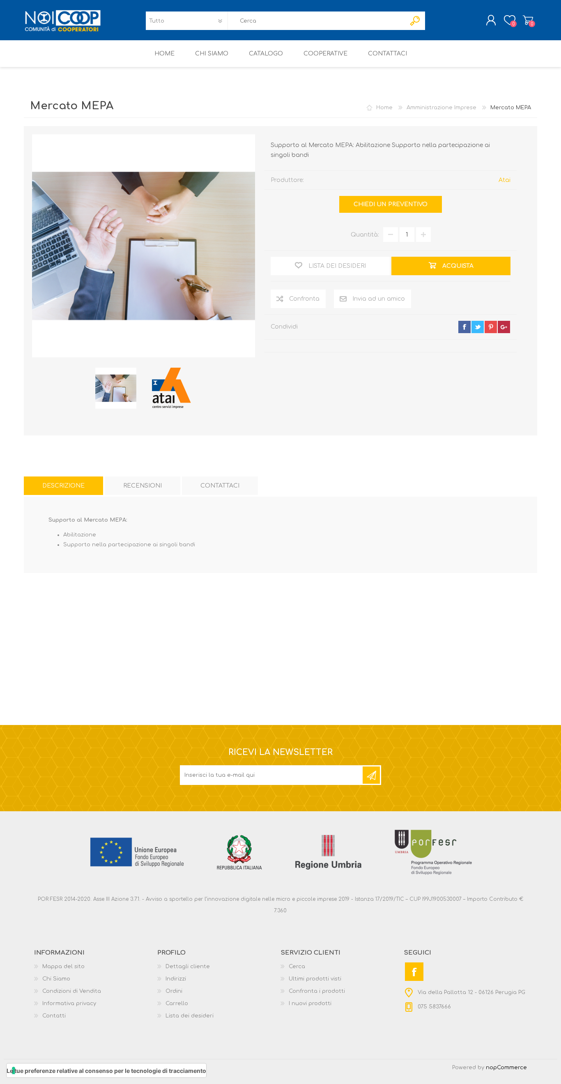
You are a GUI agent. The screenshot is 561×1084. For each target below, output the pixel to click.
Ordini (174, 991)
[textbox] (317, 21)
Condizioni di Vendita (71, 991)
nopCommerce (506, 1067)
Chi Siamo (56, 979)
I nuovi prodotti (310, 1003)
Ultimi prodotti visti (315, 979)
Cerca (297, 966)
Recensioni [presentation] (142, 486)
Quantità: (365, 235)
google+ (504, 327)
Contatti (54, 1016)
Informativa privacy (69, 1003)
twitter (477, 327)
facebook (464, 327)
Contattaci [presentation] (219, 486)
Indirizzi (176, 979)
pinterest (491, 327)
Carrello (528, 20)
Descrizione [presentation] (63, 486)
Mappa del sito (63, 966)
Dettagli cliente (188, 966)
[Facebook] (414, 971)
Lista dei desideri (190, 1016)
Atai (504, 180)
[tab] (63, 485)
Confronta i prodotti (317, 991)
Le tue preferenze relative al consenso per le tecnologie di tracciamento (106, 1070)
